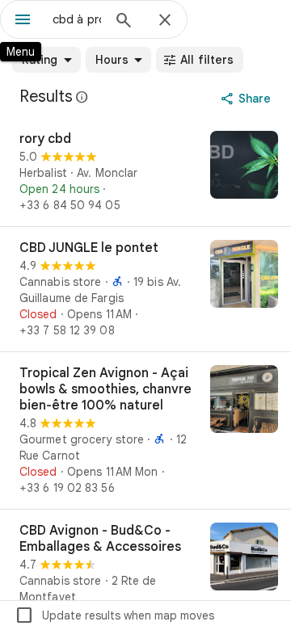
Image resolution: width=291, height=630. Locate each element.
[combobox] (77, 19)
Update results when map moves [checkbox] (114, 615)
